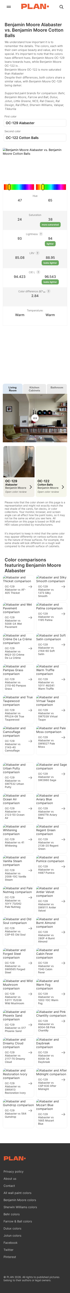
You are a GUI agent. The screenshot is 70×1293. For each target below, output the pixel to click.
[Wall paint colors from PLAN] (35, 7)
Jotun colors (12, 1235)
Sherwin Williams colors (20, 1207)
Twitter (8, 1250)
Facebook (11, 1243)
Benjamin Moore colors (20, 1200)
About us (10, 1178)
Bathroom (57, 387)
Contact (9, 1186)
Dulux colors (12, 1228)
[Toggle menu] (8, 7)
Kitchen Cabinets (34, 389)
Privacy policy (14, 1171)
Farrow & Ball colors (18, 1221)
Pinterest (10, 1257)
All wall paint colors (17, 1193)
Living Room (13, 389)
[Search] (61, 7)
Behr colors (12, 1214)
